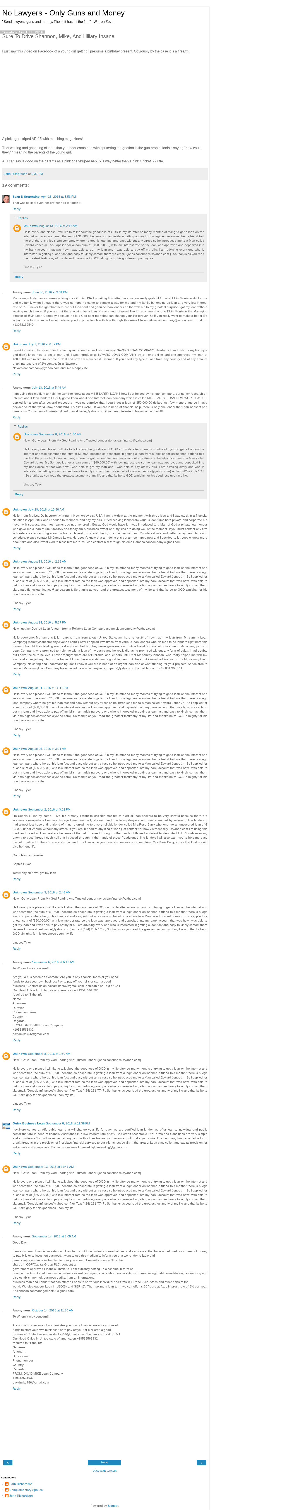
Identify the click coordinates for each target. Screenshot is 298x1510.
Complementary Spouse (26, 1489)
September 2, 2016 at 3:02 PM (49, 809)
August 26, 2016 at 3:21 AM (47, 748)
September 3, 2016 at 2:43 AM (49, 892)
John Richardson (21, 1495)
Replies (22, 218)
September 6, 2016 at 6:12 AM (53, 962)
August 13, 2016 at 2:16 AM (58, 226)
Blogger (113, 1505)
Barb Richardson (21, 1484)
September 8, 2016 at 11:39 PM (68, 1123)
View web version (105, 1471)
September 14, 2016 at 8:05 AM (54, 1236)
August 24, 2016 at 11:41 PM (48, 687)
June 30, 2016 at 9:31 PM (50, 292)
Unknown (31, 226)
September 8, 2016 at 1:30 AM (60, 434)
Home (104, 1462)
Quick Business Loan (29, 1123)
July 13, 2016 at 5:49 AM (49, 387)
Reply (17, 209)
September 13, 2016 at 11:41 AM (51, 1166)
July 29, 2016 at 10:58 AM (46, 509)
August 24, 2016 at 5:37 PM (47, 622)
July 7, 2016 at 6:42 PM (44, 344)
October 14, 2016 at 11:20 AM (53, 1310)
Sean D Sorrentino (26, 196)
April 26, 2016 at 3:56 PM (58, 196)
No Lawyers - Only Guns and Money (63, 13)
